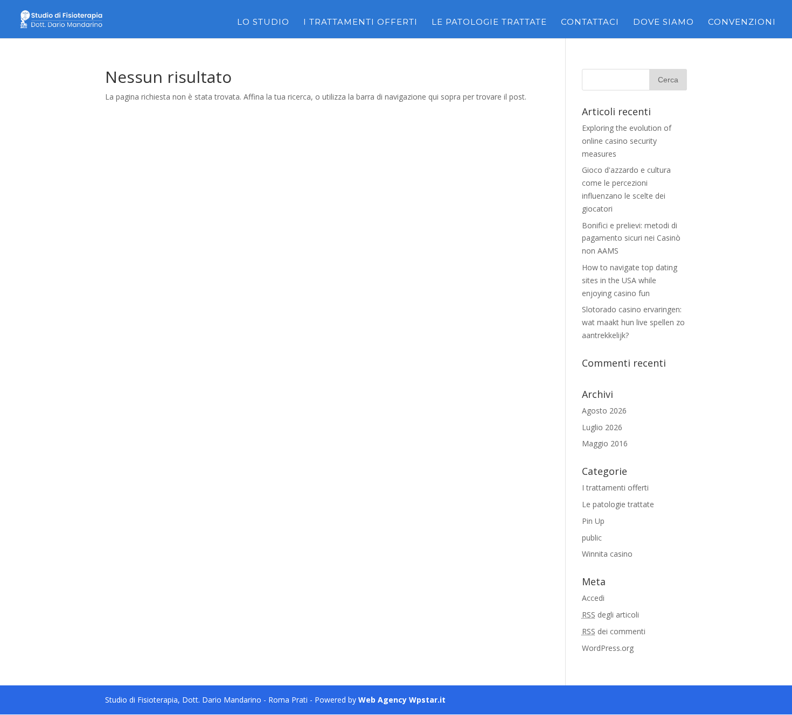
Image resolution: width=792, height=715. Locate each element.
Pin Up (593, 521)
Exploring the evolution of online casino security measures (626, 141)
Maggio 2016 (605, 443)
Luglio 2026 (602, 427)
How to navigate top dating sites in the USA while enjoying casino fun (629, 280)
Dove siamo (663, 22)
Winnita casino (607, 554)
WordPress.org (608, 648)
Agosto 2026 (604, 410)
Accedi (593, 598)
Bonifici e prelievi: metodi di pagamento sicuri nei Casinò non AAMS (631, 238)
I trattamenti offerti (360, 22)
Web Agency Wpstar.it (402, 700)
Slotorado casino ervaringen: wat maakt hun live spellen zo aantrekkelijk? (633, 322)
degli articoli (610, 614)
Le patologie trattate (489, 22)
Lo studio (263, 22)
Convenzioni (742, 22)
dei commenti (613, 631)
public (592, 537)
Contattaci (590, 22)
